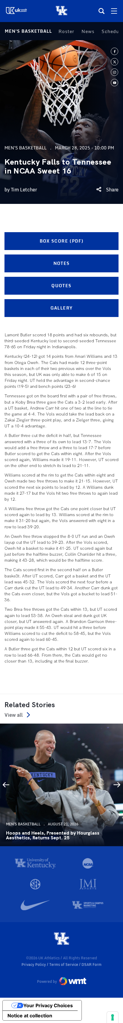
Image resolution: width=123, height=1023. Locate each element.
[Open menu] (114, 11)
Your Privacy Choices (48, 1005)
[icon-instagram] (114, 72)
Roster (66, 31)
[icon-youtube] (114, 82)
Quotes (61, 285)
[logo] (61, 939)
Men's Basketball (28, 31)
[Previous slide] (6, 785)
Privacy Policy (34, 964)
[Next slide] (117, 785)
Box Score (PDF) (62, 241)
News (88, 31)
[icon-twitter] (114, 61)
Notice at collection (29, 1016)
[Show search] (101, 11)
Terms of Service (64, 964)
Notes (61, 263)
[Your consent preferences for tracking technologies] (112, 1017)
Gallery (61, 307)
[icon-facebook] (114, 51)
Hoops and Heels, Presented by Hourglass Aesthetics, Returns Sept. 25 (52, 835)
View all (13, 714)
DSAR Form (92, 964)
